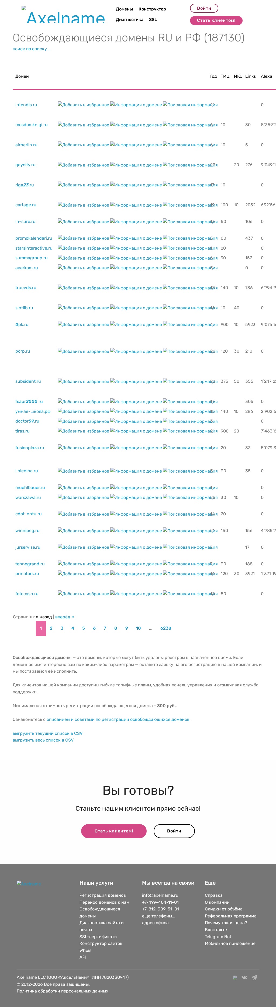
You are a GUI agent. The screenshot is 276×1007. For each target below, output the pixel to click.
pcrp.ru (22, 351)
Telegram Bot (218, 936)
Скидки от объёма (224, 909)
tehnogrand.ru (30, 563)
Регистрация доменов (103, 895)
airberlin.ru (26, 144)
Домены (124, 9)
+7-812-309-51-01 (160, 909)
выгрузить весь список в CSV (43, 740)
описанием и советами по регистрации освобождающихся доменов (118, 719)
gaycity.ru (25, 164)
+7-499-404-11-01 (160, 902)
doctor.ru (27, 421)
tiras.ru (22, 431)
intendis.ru (26, 104)
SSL (153, 19)
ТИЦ (225, 76)
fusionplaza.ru (29, 447)
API (83, 957)
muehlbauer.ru (30, 487)
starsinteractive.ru (34, 248)
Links (250, 76)
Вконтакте (216, 929)
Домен (22, 76)
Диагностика (129, 19)
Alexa (266, 76)
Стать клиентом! (216, 20)
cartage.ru (25, 204)
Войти (204, 8)
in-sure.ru (25, 221)
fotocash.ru (27, 593)
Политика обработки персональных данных (62, 991)
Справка (214, 895)
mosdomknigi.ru (31, 124)
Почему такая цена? (226, 922)
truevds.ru (25, 287)
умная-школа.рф (32, 411)
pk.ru (22, 324)
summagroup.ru (31, 257)
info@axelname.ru (160, 895)
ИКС (238, 76)
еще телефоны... (158, 916)
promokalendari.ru (33, 238)
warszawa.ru (28, 497)
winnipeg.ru (27, 530)
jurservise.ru (27, 547)
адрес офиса (155, 922)
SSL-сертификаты (99, 936)
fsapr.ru (29, 401)
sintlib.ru (24, 307)
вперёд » (64, 616)
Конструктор (152, 9)
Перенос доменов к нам (104, 902)
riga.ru (24, 184)
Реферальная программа (231, 916)
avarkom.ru (26, 267)
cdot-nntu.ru (28, 513)
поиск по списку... (31, 48)
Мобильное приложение (230, 943)
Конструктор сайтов (101, 943)
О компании (217, 902)
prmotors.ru (27, 573)
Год (213, 76)
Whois (85, 950)
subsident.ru (28, 381)
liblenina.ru (26, 470)
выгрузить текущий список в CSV (47, 733)
